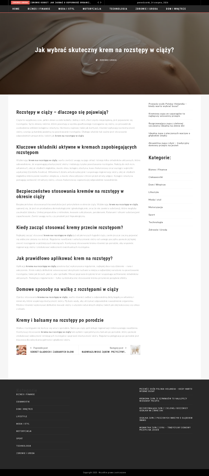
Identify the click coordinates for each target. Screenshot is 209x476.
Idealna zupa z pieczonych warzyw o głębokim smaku (169, 134)
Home (16, 9)
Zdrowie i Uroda (147, 9)
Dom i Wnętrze (176, 9)
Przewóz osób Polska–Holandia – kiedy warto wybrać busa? (168, 104)
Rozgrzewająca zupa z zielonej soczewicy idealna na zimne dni (167, 124)
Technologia (91, 2)
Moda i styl (66, 9)
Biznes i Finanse (39, 9)
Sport (152, 214)
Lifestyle (154, 192)
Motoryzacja (92, 9)
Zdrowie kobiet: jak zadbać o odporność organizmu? (42, 2)
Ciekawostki (156, 177)
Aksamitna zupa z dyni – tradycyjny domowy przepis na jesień (169, 144)
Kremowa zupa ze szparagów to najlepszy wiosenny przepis (167, 114)
